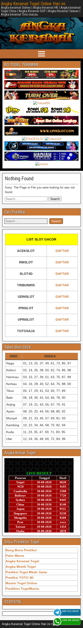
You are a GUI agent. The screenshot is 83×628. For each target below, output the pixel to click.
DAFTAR (62, 251)
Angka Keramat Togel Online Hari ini (33, 3)
